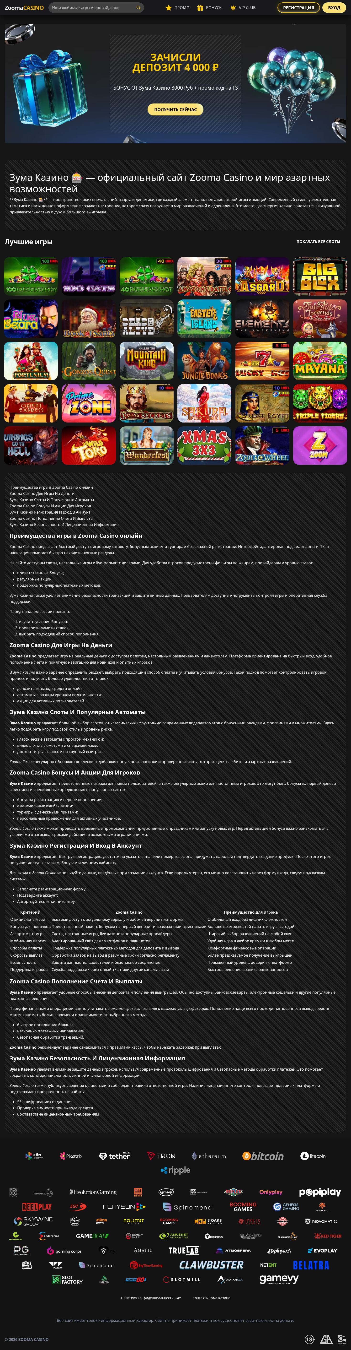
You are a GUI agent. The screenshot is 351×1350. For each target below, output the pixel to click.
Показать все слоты (318, 241)
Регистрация (298, 8)
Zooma (24, 7)
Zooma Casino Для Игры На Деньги (42, 493)
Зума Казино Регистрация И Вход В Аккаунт (50, 512)
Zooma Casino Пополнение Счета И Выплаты (51, 518)
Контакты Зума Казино (211, 1298)
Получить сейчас (175, 109)
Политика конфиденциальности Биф (151, 1298)
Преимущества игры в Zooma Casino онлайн (51, 487)
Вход (334, 8)
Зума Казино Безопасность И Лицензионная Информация (64, 524)
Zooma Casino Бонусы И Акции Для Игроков (50, 506)
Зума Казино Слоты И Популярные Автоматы (52, 499)
